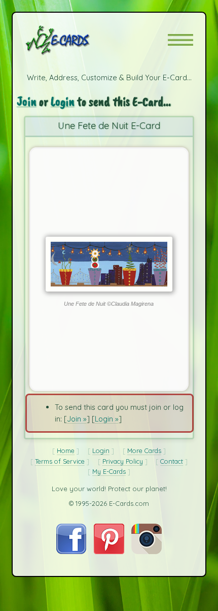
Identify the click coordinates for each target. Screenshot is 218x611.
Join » (77, 419)
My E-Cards (109, 471)
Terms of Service (60, 461)
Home (66, 450)
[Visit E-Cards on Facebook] (71, 551)
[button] (180, 39)
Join (27, 101)
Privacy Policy (122, 461)
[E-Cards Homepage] (75, 40)
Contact (171, 461)
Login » (107, 419)
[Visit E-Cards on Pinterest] (109, 551)
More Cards (144, 450)
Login (63, 101)
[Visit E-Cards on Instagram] (146, 551)
